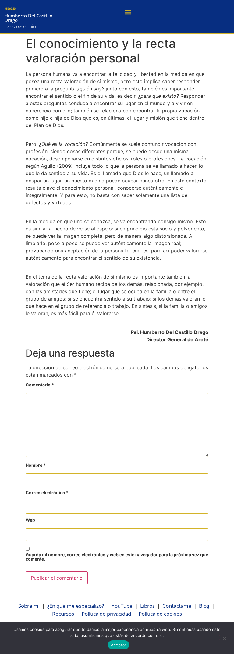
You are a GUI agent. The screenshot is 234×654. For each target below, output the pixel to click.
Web (30, 520)
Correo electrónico (47, 492)
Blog (204, 605)
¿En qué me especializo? (75, 605)
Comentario (40, 385)
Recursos (63, 613)
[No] (224, 637)
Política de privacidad (106, 613)
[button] (128, 12)
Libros (147, 605)
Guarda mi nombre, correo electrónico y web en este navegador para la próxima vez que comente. (117, 557)
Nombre (36, 465)
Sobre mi (29, 605)
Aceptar (118, 644)
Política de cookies (160, 613)
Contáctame (176, 605)
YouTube (122, 605)
